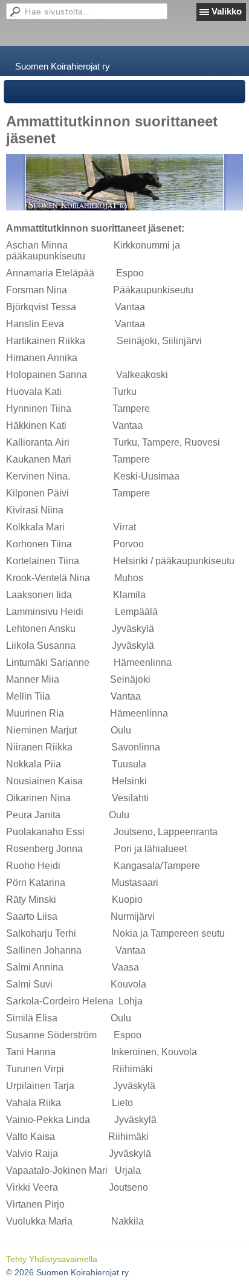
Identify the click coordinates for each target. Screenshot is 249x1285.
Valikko (227, 11)
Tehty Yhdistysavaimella (51, 1259)
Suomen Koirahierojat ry (62, 66)
